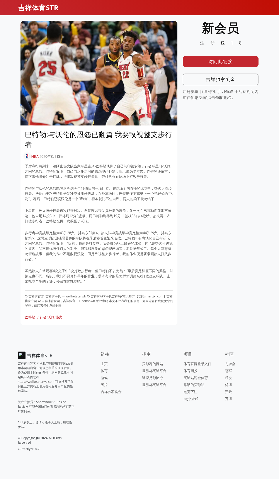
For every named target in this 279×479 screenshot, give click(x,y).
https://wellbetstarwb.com (36, 381)
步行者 (41, 317)
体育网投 (190, 370)
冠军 (228, 370)
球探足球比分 (152, 377)
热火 (58, 317)
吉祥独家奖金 (220, 79)
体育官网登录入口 (197, 363)
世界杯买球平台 (154, 370)
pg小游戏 (191, 398)
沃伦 (51, 317)
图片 (104, 384)
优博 (228, 384)
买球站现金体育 (196, 377)
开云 (228, 391)
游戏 (104, 377)
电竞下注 (190, 391)
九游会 (230, 363)
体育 (104, 370)
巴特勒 (30, 317)
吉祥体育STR (38, 7)
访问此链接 (220, 61)
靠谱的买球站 (194, 384)
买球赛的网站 (152, 363)
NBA (35, 156)
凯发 (228, 377)
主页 (104, 363)
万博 (228, 398)
